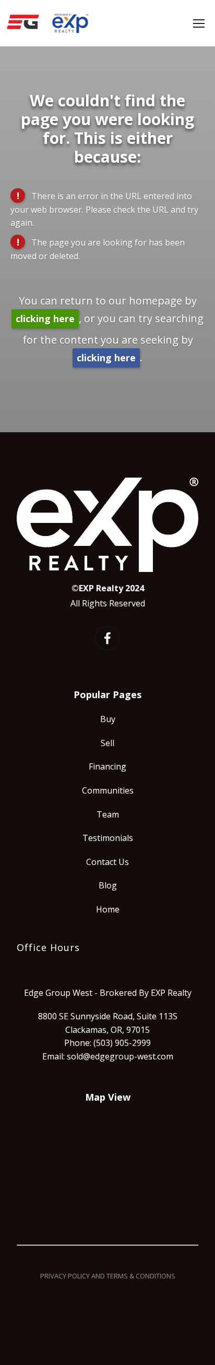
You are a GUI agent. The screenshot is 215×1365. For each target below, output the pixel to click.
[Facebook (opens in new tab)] (107, 638)
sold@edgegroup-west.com (120, 1056)
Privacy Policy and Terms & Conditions (107, 1276)
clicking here (45, 318)
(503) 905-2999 (122, 1043)
